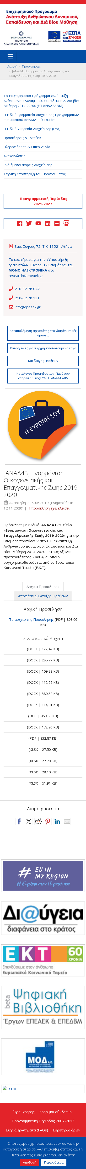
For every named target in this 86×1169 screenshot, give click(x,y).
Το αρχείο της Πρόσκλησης (31, 619)
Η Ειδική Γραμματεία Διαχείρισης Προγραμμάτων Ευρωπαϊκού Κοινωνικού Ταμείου (41, 117)
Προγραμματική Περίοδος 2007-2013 (43, 1120)
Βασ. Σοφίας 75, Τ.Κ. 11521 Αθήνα (43, 246)
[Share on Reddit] (38, 821)
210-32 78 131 (27, 298)
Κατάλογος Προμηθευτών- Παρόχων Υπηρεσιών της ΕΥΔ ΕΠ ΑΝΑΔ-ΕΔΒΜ (43, 375)
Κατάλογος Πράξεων (43, 361)
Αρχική (12, 66)
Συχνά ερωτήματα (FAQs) (27, 1130)
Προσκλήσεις (31, 66)
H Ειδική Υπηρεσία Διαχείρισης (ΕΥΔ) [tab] (32, 128)
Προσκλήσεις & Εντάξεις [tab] (22, 138)
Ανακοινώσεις (14, 156)
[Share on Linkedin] (57, 821)
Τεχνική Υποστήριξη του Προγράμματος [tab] (34, 174)
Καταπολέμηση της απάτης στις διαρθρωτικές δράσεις (43, 333)
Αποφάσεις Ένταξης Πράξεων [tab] (43, 595)
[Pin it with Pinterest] (48, 821)
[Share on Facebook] (19, 821)
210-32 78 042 (27, 288)
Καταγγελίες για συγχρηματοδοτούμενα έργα (43, 348)
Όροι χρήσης (24, 1111)
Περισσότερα (54, 1162)
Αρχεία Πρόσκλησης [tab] (43, 586)
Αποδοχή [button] (29, 1162)
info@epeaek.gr (28, 307)
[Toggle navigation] (10, 56)
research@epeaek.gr (26, 275)
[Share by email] (67, 821)
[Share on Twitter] (28, 821)
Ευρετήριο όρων (66, 1130)
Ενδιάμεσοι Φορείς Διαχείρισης (28, 165)
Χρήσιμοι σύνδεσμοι (56, 1111)
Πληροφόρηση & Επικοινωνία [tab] (27, 147)
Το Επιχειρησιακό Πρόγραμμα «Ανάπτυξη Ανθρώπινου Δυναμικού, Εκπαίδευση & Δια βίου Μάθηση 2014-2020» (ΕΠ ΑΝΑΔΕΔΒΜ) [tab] (42, 100)
